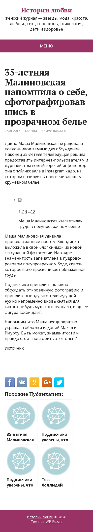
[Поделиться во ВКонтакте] (22, 382)
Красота (31, 131)
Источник (14, 348)
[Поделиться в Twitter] (59, 382)
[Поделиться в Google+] (47, 382)
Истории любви (46, 10)
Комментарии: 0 (54, 131)
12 (33, 211)
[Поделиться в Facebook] (10, 382)
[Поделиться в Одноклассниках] (34, 382)
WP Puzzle (54, 521)
